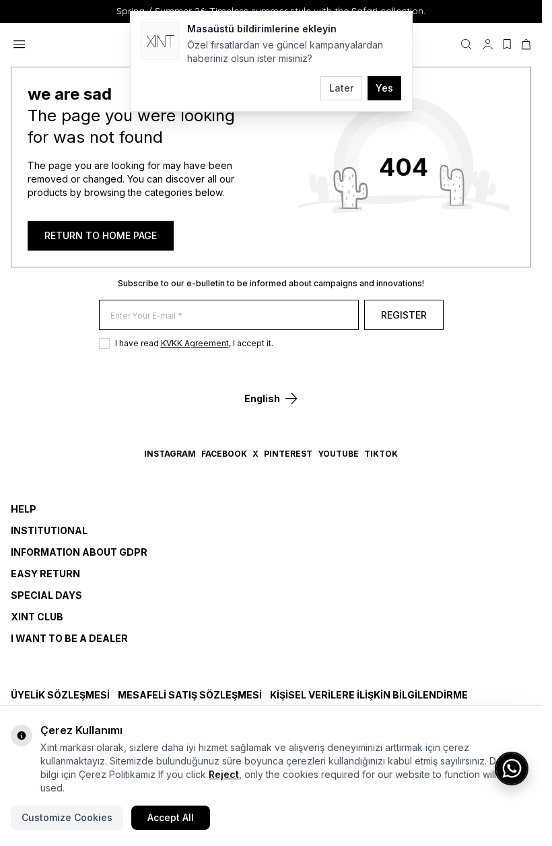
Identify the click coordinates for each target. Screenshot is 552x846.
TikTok (381, 454)
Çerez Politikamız (117, 774)
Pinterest (288, 454)
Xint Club (37, 616)
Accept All (170, 817)
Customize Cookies (67, 817)
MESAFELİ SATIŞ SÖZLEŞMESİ (190, 695)
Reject (224, 774)
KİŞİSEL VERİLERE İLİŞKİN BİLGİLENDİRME (369, 695)
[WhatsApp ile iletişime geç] (511, 768)
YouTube (338, 454)
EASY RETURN (45, 573)
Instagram (170, 454)
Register (404, 315)
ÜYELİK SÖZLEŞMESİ (60, 695)
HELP (23, 509)
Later (341, 88)
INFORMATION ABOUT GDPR (79, 552)
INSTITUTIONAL (49, 530)
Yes (384, 88)
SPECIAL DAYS (46, 595)
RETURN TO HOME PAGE (100, 235)
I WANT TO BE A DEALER (69, 638)
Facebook (224, 454)
